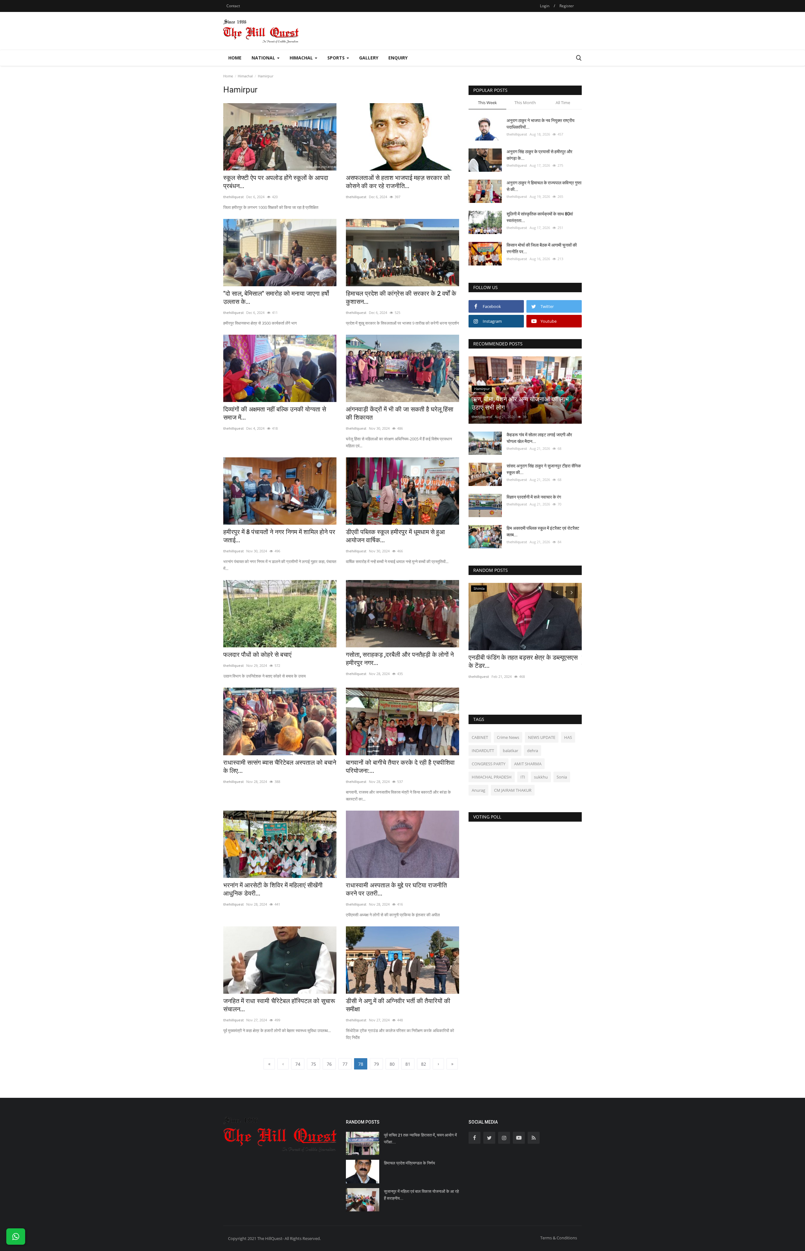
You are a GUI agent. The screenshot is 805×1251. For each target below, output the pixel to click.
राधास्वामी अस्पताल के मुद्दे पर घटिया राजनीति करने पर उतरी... (396, 889)
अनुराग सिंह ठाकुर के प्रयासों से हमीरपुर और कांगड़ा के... (539, 155)
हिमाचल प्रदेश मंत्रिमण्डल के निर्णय (409, 1163)
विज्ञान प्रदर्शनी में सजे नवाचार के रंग (534, 497)
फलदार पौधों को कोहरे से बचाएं (257, 654)
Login (544, 5)
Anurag (478, 790)
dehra (532, 750)
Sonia (562, 777)
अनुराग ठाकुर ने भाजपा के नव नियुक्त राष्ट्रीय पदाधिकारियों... (541, 124)
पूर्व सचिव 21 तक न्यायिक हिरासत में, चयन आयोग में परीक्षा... (420, 1138)
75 (313, 1064)
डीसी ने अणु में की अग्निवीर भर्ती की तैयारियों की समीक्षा (398, 1005)
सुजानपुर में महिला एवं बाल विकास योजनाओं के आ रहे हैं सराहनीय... (421, 1195)
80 (392, 1064)
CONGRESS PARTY (488, 764)
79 (376, 1064)
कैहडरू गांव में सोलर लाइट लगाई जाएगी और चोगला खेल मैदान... (539, 438)
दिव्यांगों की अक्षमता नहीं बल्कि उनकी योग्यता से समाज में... (274, 413)
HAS (568, 737)
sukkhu (541, 777)
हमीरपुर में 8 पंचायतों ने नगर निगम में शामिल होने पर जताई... (279, 536)
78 (360, 1064)
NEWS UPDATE (541, 737)
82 (423, 1064)
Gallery (368, 58)
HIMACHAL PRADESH (492, 777)
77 (344, 1064)
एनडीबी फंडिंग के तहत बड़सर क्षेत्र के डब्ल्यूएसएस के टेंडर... (523, 661)
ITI (522, 777)
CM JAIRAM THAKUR (512, 790)
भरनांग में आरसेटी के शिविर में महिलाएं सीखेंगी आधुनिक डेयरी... (273, 889)
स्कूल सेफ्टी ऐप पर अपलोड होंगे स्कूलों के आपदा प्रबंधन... (275, 182)
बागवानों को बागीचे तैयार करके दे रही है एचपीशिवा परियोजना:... (400, 766)
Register (566, 5)
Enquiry (398, 58)
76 (329, 1064)
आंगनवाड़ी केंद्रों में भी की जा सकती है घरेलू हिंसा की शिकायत (399, 413)
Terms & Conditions (558, 1238)
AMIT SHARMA (527, 764)
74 (297, 1064)
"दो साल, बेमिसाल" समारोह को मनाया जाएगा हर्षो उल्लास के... (276, 297)
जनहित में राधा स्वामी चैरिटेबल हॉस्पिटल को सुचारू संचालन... (279, 1005)
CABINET (480, 737)
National (264, 58)
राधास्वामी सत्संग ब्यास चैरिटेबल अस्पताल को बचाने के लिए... (279, 766)
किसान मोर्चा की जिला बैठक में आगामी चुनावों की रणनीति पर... (542, 248)
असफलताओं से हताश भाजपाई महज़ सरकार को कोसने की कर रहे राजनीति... (398, 182)
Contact (233, 5)
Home (235, 58)
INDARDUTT (483, 750)
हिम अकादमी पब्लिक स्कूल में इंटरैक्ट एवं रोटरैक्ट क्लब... (543, 531)
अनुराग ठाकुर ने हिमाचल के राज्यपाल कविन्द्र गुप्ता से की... (544, 186)
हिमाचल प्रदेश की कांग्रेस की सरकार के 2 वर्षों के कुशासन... (401, 297)
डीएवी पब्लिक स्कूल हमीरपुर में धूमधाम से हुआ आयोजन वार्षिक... (395, 536)
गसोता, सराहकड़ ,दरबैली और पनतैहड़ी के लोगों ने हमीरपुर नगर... (400, 659)
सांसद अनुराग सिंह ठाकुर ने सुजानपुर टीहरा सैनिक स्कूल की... (544, 469)
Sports (336, 58)
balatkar (510, 750)
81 (407, 1064)
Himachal (302, 58)
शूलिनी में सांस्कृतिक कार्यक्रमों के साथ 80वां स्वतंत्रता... (540, 217)
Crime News (508, 737)
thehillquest (233, 196)
